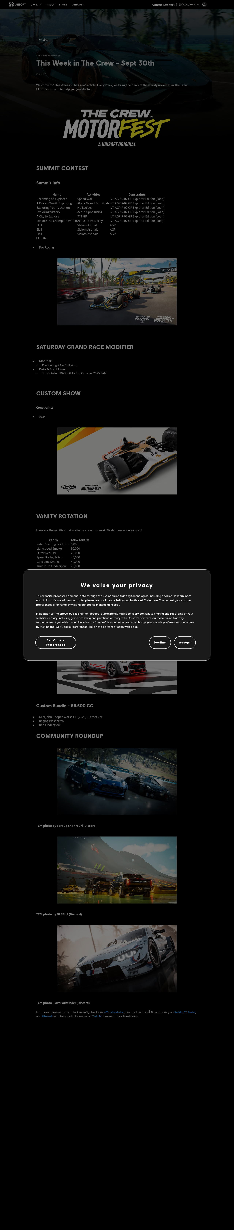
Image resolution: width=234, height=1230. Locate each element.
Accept (185, 642)
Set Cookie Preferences (55, 642)
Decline (160, 642)
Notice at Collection (144, 600)
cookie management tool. (103, 604)
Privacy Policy (114, 600)
